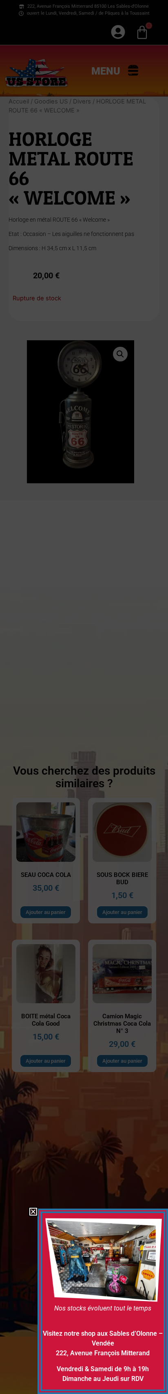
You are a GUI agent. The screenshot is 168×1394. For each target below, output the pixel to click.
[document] (84, 697)
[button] (33, 1212)
